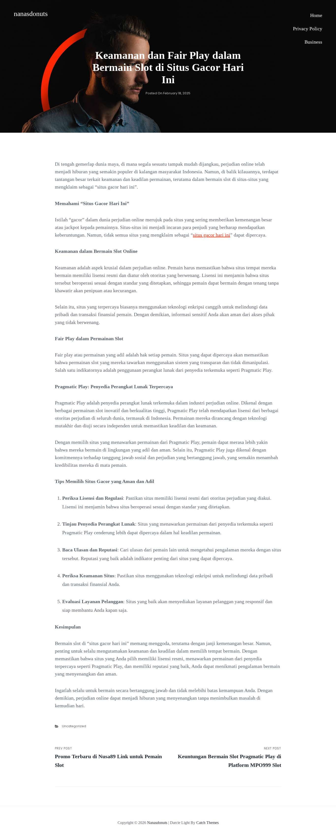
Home (316, 15)
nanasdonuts (31, 13)
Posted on (168, 93)
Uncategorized (74, 726)
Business (313, 42)
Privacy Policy (307, 28)
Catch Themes (207, 823)
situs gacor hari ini (211, 235)
